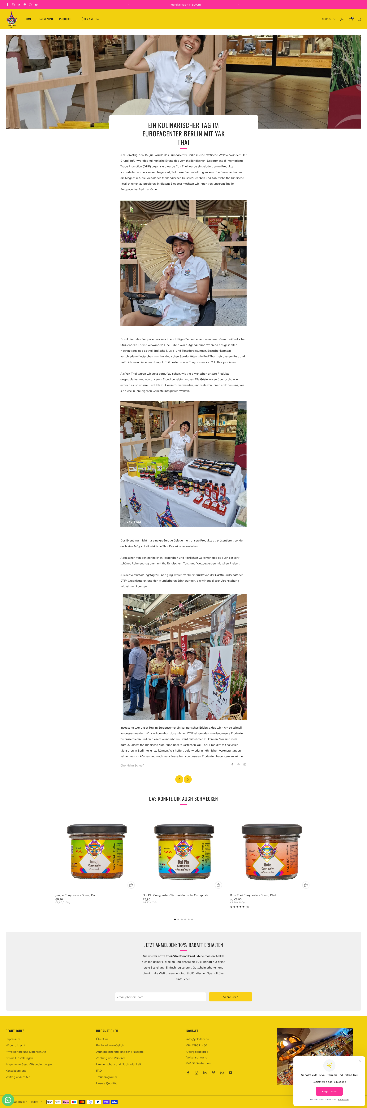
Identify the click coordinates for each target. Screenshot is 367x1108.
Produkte (65, 19)
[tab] (175, 919)
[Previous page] (55, 850)
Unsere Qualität (106, 1083)
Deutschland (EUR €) (15, 1102)
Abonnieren (230, 996)
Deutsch (326, 19)
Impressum (13, 1039)
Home (28, 19)
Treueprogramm (106, 1077)
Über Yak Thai (91, 19)
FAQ (99, 1070)
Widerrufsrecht (15, 1045)
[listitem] (183, 4)
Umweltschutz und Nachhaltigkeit (118, 1064)
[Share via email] (245, 764)
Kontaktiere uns (16, 1070)
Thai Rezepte (45, 19)
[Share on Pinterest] (238, 764)
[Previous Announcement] (128, 4)
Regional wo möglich (110, 1045)
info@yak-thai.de (197, 1039)
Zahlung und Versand (110, 1058)
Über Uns (102, 1039)
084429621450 (196, 1045)
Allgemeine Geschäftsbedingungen (29, 1064)
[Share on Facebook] (232, 764)
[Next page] (311, 850)
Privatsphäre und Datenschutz (26, 1051)
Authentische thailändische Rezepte (120, 1051)
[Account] (342, 19)
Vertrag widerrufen (18, 1077)
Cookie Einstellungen (19, 1058)
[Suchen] (359, 19)
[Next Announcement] (238, 4)
